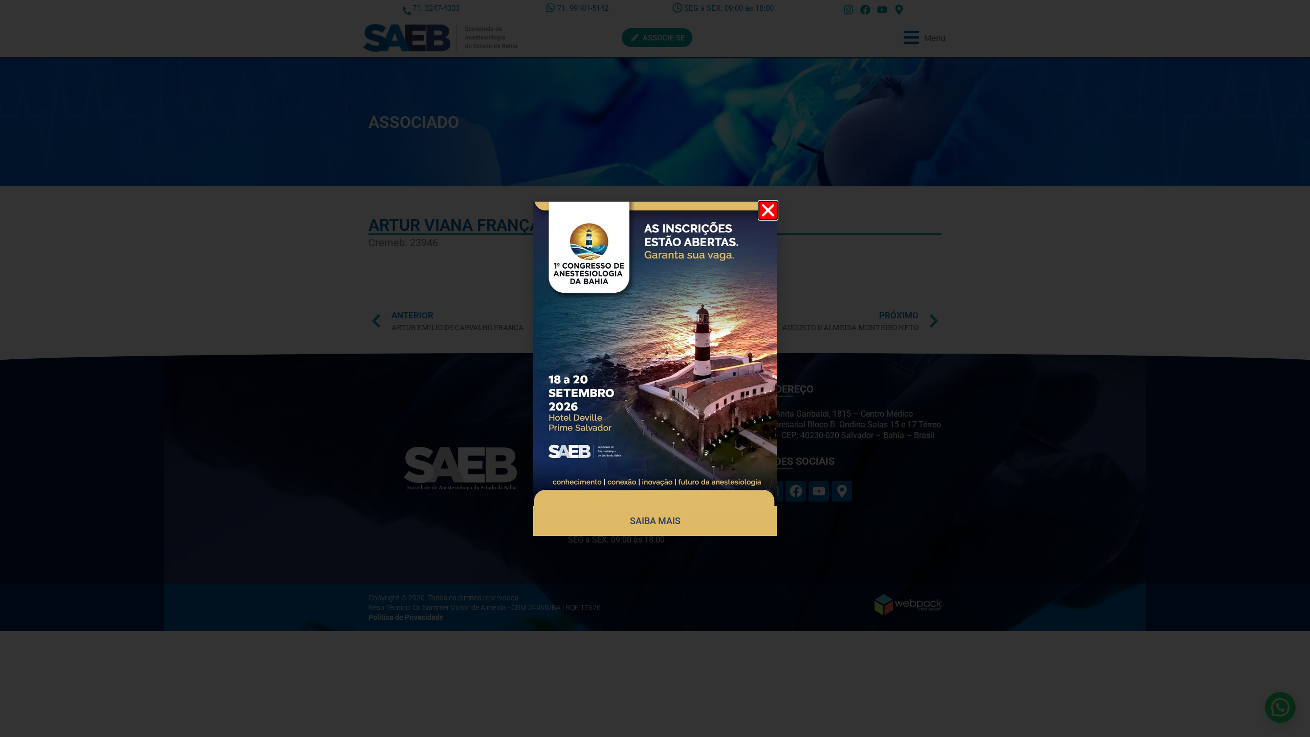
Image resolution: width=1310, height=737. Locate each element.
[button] (768, 210)
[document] (655, 368)
